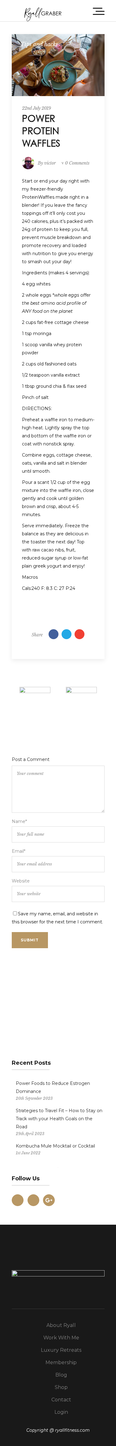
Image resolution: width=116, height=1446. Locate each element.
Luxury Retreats (61, 1350)
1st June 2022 (28, 1153)
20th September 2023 (34, 1098)
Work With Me (61, 1338)
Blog (61, 1375)
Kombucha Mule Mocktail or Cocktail (55, 1146)
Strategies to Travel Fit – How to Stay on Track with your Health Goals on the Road (59, 1119)
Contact (61, 1400)
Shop (61, 1387)
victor (50, 163)
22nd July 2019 (36, 108)
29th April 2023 (30, 1133)
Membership (61, 1362)
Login (61, 1412)
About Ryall (61, 1325)
